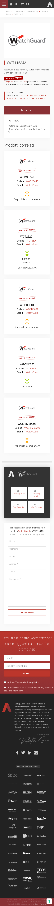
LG (27, 835)
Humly (41, 818)
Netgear (12, 853)
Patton (41, 853)
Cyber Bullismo (36, 507)
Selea (27, 870)
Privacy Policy (33, 682)
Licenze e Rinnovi (28, 96)
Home (8, 12)
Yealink (12, 887)
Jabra (27, 827)
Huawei (41, 887)
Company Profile (19, 494)
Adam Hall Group (41, 775)
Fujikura (12, 818)
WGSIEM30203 (27, 423)
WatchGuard (38, 98)
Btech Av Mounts (12, 801)
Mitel (27, 844)
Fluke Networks (41, 809)
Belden (27, 792)
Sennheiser (41, 870)
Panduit (27, 853)
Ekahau (12, 809)
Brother (41, 792)
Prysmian (12, 861)
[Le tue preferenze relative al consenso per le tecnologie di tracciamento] (49, 901)
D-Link (27, 801)
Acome (27, 775)
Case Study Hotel (19, 507)
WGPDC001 (27, 305)
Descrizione (27, 110)
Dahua (41, 801)
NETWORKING (18, 12)
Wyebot (27, 887)
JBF (41, 827)
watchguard (41, 879)
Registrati (9, 82)
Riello (12, 870)
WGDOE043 (27, 177)
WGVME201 (27, 364)
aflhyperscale (12, 783)
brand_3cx (12, 775)
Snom (12, 879)
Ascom (27, 783)
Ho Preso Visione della (23, 682)
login (27, 155)
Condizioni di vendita (39, 904)
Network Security (32, 12)
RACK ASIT (27, 861)
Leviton (12, 835)
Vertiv (27, 809)
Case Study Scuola (36, 495)
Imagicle (12, 827)
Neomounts (41, 844)
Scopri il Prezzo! (14, 78)
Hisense (27, 818)
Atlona (41, 783)
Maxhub (12, 844)
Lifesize (41, 835)
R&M (27, 879)
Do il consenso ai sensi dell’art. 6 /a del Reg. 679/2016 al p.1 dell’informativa (28, 689)
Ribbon (41, 861)
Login (25, 82)
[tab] (27, 110)
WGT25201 (27, 236)
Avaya (12, 792)
